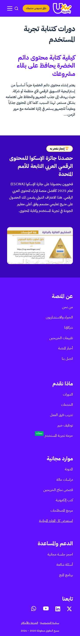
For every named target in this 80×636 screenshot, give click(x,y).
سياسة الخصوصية (49, 623)
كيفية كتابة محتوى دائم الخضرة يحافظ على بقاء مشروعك (46, 65)
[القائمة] (9, 8)
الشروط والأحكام (29, 623)
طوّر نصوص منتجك (36, 8)
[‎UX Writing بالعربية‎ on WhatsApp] (34, 608)
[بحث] (16, 8)
